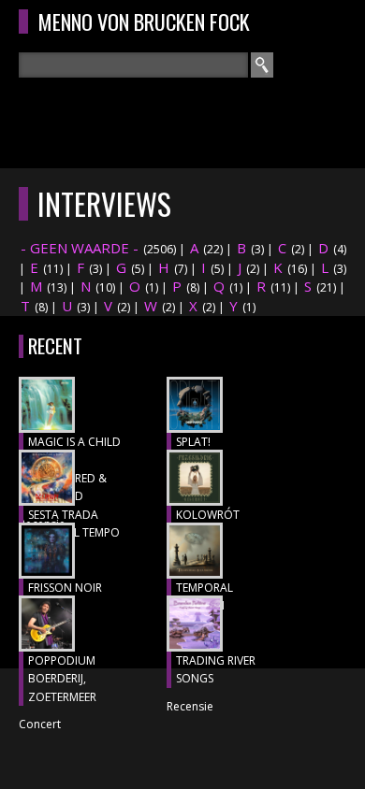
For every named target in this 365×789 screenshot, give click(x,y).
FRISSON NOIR (65, 587)
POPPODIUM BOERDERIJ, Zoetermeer (62, 679)
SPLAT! (193, 442)
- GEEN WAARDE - (80, 247)
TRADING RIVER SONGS (216, 670)
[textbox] (133, 65)
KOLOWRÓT (208, 515)
